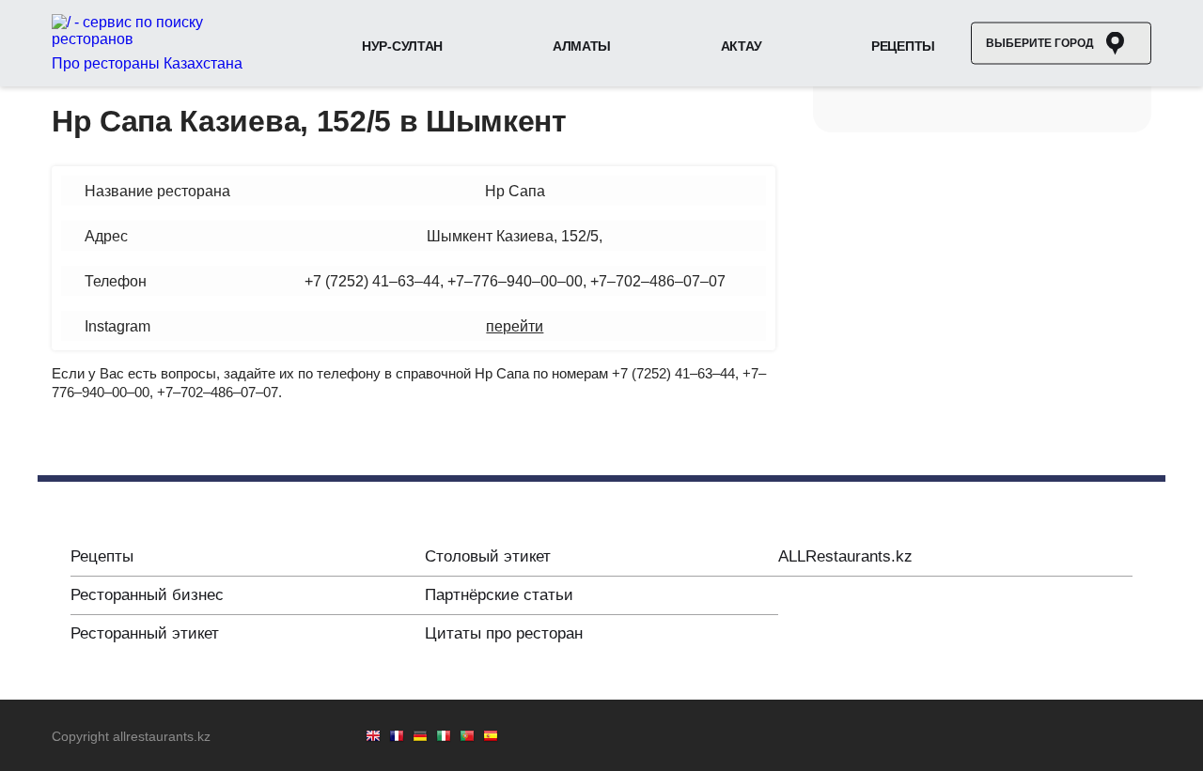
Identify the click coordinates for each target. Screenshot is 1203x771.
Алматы (582, 46)
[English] (373, 738)
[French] (396, 738)
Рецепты (903, 46)
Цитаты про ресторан (504, 633)
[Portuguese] (467, 738)
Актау (741, 46)
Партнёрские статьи (499, 595)
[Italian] (443, 738)
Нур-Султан (402, 46)
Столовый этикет (488, 556)
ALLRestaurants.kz (845, 556)
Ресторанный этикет (144, 633)
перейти (514, 326)
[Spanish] (490, 738)
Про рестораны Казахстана (147, 63)
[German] (420, 738)
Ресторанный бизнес (147, 595)
